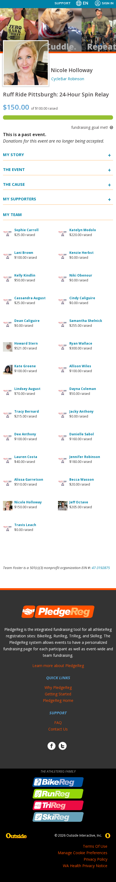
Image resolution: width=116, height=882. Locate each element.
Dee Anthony (25, 434)
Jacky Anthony (81, 411)
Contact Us (58, 729)
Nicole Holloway (28, 502)
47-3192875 (101, 567)
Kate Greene (25, 366)
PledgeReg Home (58, 700)
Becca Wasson (81, 479)
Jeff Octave (78, 502)
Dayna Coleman (82, 388)
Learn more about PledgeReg (58, 665)
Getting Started (58, 693)
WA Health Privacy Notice (85, 865)
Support (62, 3)
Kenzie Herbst (81, 252)
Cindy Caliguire (82, 298)
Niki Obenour (80, 275)
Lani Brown (23, 252)
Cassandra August (30, 298)
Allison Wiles (80, 366)
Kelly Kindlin (24, 275)
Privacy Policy (95, 859)
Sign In (108, 3)
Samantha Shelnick (85, 320)
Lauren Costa (25, 457)
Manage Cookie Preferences (82, 852)
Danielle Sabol (81, 434)
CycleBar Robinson (67, 78)
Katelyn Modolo (82, 230)
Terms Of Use (95, 846)
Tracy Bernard (26, 411)
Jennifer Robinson (84, 457)
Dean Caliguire (27, 320)
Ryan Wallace (80, 343)
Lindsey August (27, 388)
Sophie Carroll (26, 230)
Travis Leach (25, 525)
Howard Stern (26, 343)
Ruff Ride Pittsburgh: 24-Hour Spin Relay (56, 94)
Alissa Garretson (28, 479)
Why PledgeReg (58, 687)
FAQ (58, 722)
